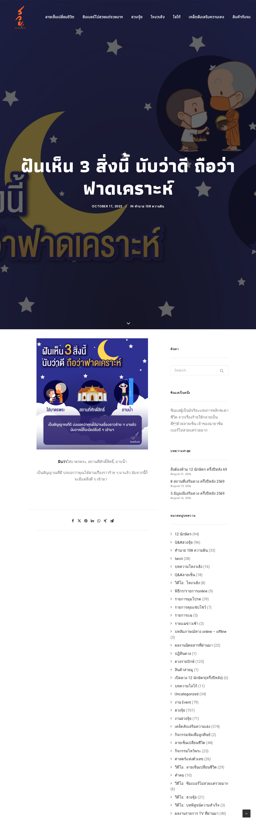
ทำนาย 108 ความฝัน (149, 206)
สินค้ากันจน (241, 17)
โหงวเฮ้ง (158, 17)
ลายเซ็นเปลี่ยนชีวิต (59, 17)
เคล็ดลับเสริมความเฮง (206, 17)
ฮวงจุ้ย (136, 17)
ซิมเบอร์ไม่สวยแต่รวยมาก (102, 17)
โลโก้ (176, 17)
